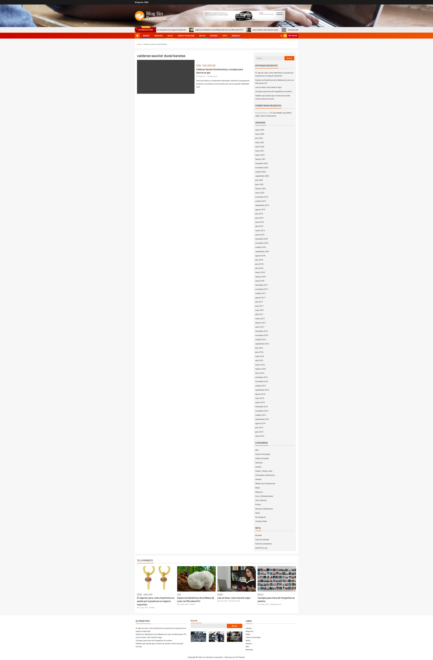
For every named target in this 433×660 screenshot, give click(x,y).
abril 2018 (259, 268)
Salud (170, 36)
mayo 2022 (259, 142)
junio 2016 (259, 352)
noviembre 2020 (261, 168)
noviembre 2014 (261, 411)
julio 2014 (259, 428)
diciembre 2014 (261, 407)
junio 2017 (259, 306)
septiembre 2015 (262, 390)
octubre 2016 (260, 339)
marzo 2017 (260, 319)
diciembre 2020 (261, 163)
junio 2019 (259, 218)
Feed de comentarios (263, 544)
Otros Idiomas (261, 500)
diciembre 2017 (261, 285)
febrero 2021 (260, 159)
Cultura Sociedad (262, 458)
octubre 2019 (260, 201)
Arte (225, 36)
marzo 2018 (260, 272)
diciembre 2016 (261, 331)
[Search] (281, 36)
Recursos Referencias (264, 509)
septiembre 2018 (262, 251)
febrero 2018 (260, 277)
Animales (236, 36)
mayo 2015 (259, 398)
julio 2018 (259, 260)
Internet (214, 36)
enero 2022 (259, 147)
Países (258, 504)
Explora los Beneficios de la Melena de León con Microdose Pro (183, 30)
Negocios (159, 36)
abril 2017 (259, 314)
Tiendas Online (261, 521)
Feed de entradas (262, 540)
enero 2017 (259, 327)
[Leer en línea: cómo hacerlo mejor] (236, 579)
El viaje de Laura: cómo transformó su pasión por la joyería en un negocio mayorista (155, 601)
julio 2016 (259, 348)
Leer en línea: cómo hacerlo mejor (230, 30)
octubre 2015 (260, 386)
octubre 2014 (260, 415)
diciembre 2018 (261, 239)
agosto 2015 (260, 394)
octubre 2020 (260, 172)
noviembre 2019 (261, 197)
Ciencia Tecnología (186, 36)
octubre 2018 (260, 247)
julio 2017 (259, 302)
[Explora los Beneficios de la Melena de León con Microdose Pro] (196, 579)
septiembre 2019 (262, 205)
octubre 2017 (260, 293)
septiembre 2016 (262, 344)
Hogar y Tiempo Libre (208, 65)
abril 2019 (259, 226)
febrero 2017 (260, 323)
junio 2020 (259, 184)
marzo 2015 (260, 402)
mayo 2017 (259, 310)
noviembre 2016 (261, 335)
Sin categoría (260, 517)
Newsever (229, 657)
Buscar (194, 621)
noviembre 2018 (261, 243)
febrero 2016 (260, 369)
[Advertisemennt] (244, 16)
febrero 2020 (260, 189)
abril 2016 (259, 360)
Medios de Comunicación (265, 483)
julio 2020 (259, 180)
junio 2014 (259, 432)
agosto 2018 (260, 256)
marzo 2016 (260, 365)
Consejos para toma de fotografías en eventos (269, 30)
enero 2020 (259, 193)
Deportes (259, 463)
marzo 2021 (260, 155)
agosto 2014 (260, 423)
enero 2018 (259, 281)
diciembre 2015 (261, 377)
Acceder (258, 535)
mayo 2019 (259, 222)
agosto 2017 (260, 298)
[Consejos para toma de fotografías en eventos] (277, 579)
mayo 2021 (259, 151)
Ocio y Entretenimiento (264, 496)
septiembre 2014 (262, 419)
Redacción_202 (235, 601)
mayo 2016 (259, 356)
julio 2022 (259, 138)
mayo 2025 (259, 130)
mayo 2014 (259, 436)
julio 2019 (259, 214)
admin (153, 607)
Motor (202, 36)
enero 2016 (259, 373)
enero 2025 (259, 134)
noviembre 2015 (261, 381)
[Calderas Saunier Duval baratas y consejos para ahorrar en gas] (166, 77)
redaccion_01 (213, 76)
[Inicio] (137, 35)
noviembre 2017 (261, 289)
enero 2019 (259, 235)
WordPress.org (261, 548)
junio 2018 (259, 264)
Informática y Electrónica (265, 475)
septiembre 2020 (262, 176)
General (146, 36)
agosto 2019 (260, 210)
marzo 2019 (260, 231)
